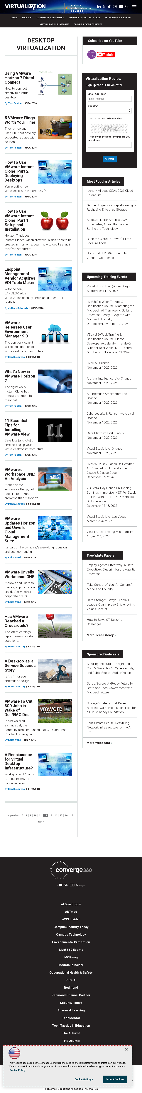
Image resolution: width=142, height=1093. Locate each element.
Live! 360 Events (71, 950)
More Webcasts (98, 743)
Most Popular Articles (103, 181)
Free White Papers (100, 555)
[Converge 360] (71, 871)
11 (40, 815)
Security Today (71, 1003)
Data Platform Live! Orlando (105, 433)
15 (61, 815)
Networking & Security (118, 18)
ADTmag (71, 912)
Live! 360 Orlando (98, 363)
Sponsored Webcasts (103, 654)
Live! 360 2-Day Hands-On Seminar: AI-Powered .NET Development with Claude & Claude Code (111, 468)
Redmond (71, 987)
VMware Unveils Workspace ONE (19, 574)
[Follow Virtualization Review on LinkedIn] (99, 7)
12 (45, 815)
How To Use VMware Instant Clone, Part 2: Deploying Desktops (19, 171)
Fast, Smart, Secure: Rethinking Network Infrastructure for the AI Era (109, 727)
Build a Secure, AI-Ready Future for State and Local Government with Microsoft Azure (110, 688)
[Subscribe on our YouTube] (99, 58)
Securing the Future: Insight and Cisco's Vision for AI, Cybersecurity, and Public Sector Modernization (110, 668)
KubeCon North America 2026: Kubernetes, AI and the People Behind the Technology (107, 224)
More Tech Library (100, 635)
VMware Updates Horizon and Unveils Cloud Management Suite (20, 529)
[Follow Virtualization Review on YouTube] (121, 7)
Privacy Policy (114, 118)
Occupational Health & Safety (71, 972)
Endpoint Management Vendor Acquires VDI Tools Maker (20, 276)
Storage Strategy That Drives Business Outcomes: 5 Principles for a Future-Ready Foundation (111, 707)
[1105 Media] (71, 885)
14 (56, 815)
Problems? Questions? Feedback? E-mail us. (71, 1088)
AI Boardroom (71, 904)
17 (71, 815)
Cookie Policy (17, 1070)
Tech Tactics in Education (71, 1025)
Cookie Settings (84, 1079)
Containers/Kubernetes (50, 18)
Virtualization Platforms (54, 24)
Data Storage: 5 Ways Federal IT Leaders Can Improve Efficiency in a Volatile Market (111, 604)
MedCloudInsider (71, 965)
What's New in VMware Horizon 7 (20, 376)
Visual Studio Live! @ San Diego (108, 286)
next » (41, 821)
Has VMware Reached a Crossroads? (16, 621)
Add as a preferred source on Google (81, 8)
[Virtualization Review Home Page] (27, 8)
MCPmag (71, 957)
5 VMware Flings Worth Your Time (20, 120)
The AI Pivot (71, 1033)
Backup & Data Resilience (88, 24)
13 (50, 815)
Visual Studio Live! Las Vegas (106, 516)
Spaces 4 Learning (71, 1010)
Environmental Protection (71, 942)
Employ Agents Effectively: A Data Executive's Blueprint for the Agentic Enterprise (111, 569)
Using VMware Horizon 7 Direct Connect (19, 78)
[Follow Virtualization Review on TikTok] (109, 7)
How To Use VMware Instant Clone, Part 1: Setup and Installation (19, 220)
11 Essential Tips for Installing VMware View (17, 427)
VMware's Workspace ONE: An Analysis (20, 474)
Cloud (14, 18)
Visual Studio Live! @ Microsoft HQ (110, 532)
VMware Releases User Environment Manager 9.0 (18, 329)
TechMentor (71, 1018)
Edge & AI (27, 18)
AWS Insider (71, 919)
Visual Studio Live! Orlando (104, 448)
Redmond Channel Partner (71, 995)
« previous (14, 815)
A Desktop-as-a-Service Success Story (20, 665)
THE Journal (71, 1041)
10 (35, 815)
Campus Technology (71, 934)
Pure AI (71, 980)
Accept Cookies (115, 1079)
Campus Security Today (71, 927)
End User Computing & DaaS (84, 18)
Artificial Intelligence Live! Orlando (109, 378)
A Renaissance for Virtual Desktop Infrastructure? (19, 761)
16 (66, 815)
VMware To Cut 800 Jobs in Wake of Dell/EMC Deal (19, 708)
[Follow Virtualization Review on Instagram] (115, 7)
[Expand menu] (134, 7)
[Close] (126, 1049)
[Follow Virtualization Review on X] (104, 7)
